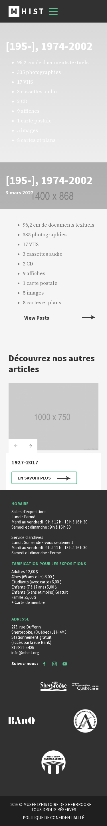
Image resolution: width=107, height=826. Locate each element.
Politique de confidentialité (53, 817)
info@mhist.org (25, 652)
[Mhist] (26, 11)
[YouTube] (64, 663)
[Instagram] (54, 663)
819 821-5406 (22, 647)
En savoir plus (34, 478)
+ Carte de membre (28, 602)
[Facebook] (44, 663)
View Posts (36, 318)
